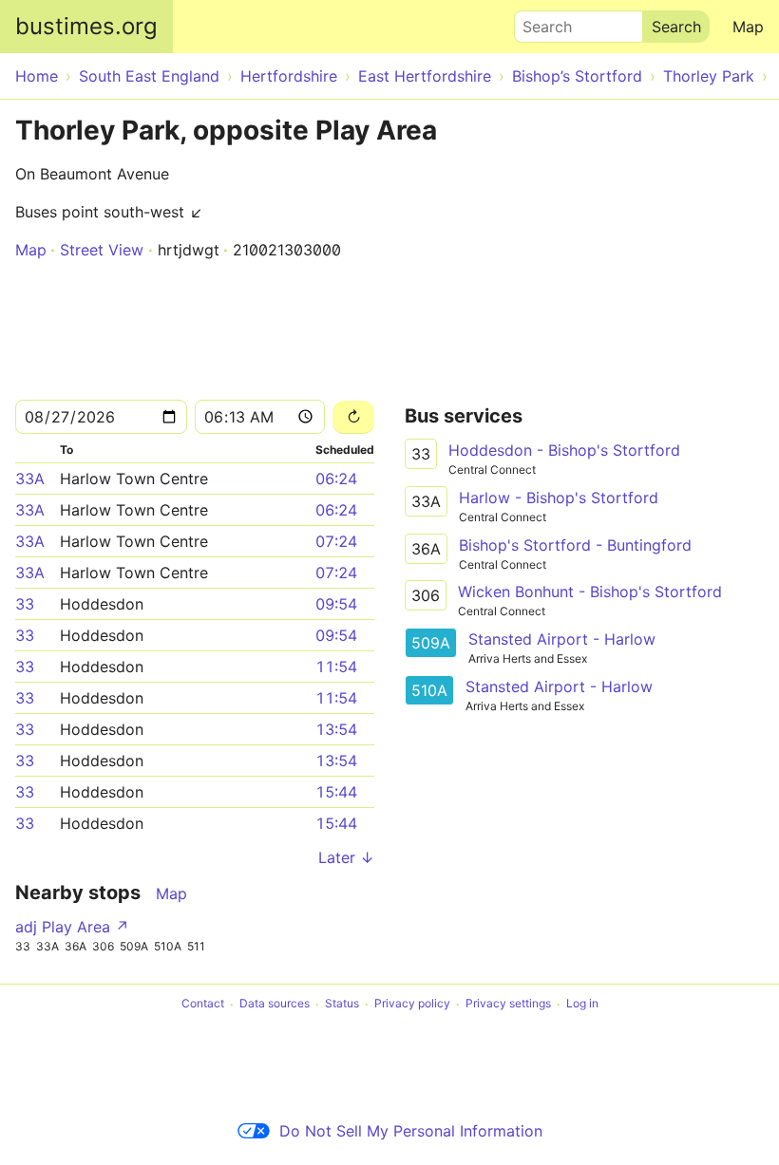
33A (30, 478)
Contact (202, 1004)
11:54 (336, 666)
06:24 (336, 478)
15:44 (336, 791)
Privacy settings (508, 1004)
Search (538, 21)
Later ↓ (346, 857)
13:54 (336, 729)
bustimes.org (86, 26)
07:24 (336, 541)
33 (24, 603)
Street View (101, 249)
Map (748, 26)
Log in (582, 1004)
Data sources (274, 1004)
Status (342, 1004)
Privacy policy (412, 1004)
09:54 (336, 603)
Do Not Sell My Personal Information (410, 1130)
